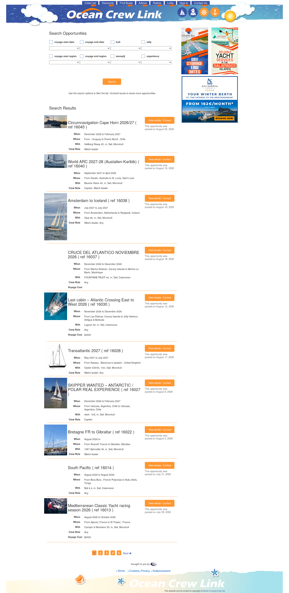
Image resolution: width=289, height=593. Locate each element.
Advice (143, 3)
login (204, 19)
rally (149, 42)
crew (193, 19)
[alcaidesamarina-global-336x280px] (210, 100)
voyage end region (96, 56)
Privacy (145, 571)
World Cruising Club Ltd (214, 590)
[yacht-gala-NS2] (224, 52)
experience (153, 56)
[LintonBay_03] (194, 52)
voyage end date (94, 42)
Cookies (134, 571)
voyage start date (64, 42)
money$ (120, 56)
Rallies (157, 3)
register (215, 19)
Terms (121, 571)
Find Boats (126, 3)
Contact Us (200, 3)
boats (182, 19)
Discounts (108, 3)
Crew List (90, 3)
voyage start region (65, 56)
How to (184, 3)
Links (170, 3)
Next (125, 553)
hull (118, 42)
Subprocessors (162, 571)
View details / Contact (159, 120)
